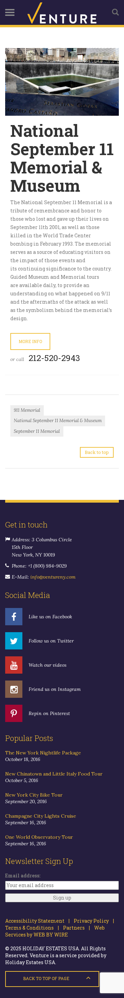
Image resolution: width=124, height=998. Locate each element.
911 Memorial (27, 410)
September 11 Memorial (37, 431)
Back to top (97, 452)
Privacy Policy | (92, 921)
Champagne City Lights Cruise (40, 816)
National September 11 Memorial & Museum (58, 421)
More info (30, 341)
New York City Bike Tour (34, 795)
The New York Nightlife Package (43, 753)
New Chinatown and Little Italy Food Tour (54, 774)
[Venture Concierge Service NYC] (62, 12)
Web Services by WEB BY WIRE (55, 931)
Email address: (22, 875)
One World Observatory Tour (39, 837)
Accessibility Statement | (37, 921)
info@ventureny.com (52, 577)
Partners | (74, 927)
